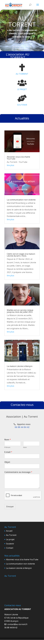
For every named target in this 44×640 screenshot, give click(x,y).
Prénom (7, 447)
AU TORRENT (22, 21)
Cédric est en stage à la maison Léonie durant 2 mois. (21, 255)
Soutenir (10, 543)
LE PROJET (22, 89)
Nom (7, 439)
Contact (9, 548)
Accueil (9, 531)
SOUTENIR (22, 104)
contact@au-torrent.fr (17, 624)
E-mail (8, 452)
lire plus (10, 165)
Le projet (10, 539)
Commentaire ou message (18, 472)
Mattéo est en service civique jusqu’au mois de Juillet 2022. (20, 311)
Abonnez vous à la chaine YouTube (18, 157)
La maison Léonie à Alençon (19, 366)
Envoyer (10, 506)
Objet (7, 462)
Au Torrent (11, 535)
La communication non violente (21, 199)
